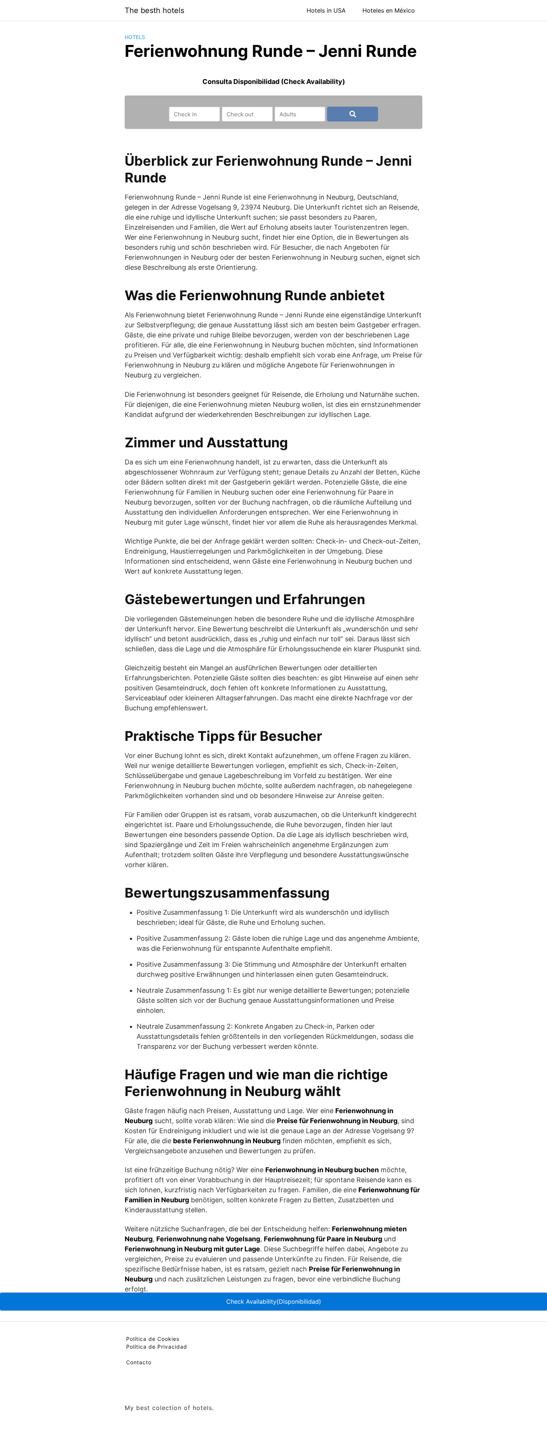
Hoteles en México (388, 10)
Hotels (135, 37)
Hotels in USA (326, 10)
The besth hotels (154, 10)
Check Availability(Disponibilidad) (273, 1301)
